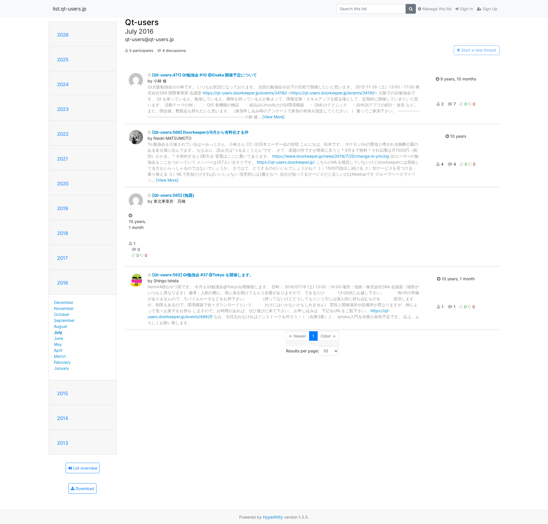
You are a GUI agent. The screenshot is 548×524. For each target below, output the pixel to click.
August (60, 326)
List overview (84, 468)
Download (84, 488)
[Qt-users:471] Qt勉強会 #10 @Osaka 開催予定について (204, 74)
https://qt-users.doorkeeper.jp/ (286, 162)
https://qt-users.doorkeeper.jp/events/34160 (245, 92)
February (62, 362)
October (61, 314)
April (58, 350)
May (58, 344)
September (64, 320)
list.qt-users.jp (69, 9)
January (61, 368)
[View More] (273, 116)
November (64, 308)
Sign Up (489, 8)
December (63, 302)
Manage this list (436, 8)
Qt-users (142, 22)
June (58, 338)
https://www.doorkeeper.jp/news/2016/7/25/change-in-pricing (330, 156)
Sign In (466, 8)
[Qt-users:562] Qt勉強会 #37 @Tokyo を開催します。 (202, 274)
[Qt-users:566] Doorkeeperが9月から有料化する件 (200, 132)
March (60, 356)
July (58, 332)
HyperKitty (273, 517)
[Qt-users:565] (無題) (172, 195)
